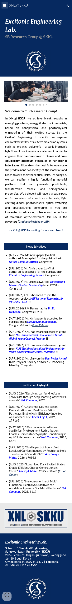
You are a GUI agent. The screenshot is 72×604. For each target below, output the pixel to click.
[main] (36, 28)
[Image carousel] (36, 93)
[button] (4, 5)
